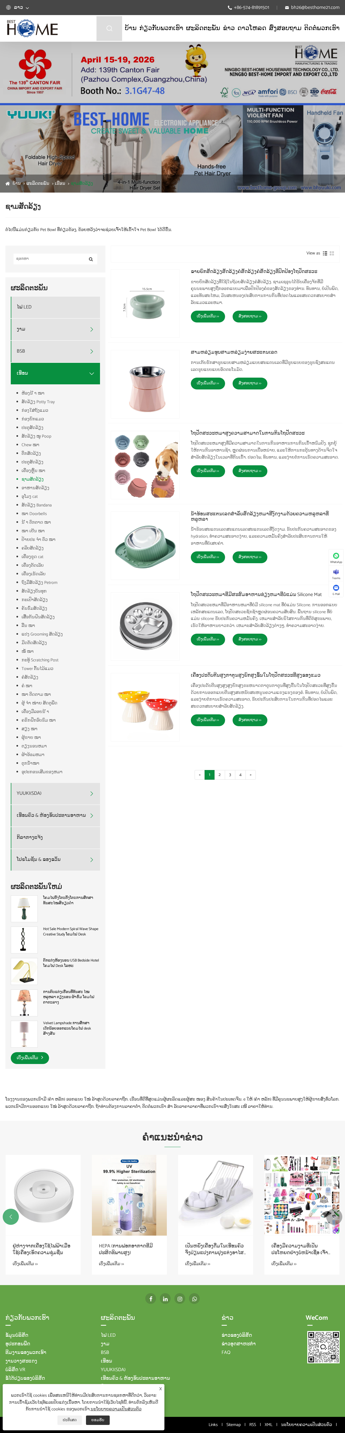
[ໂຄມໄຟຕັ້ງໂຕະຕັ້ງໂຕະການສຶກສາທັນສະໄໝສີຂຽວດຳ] (24, 909)
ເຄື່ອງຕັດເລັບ (33, 565)
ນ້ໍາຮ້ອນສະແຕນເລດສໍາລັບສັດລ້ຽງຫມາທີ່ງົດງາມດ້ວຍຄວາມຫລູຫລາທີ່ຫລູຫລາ (260, 517)
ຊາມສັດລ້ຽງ (82, 183)
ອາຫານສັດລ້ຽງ (35, 488)
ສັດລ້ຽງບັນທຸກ (34, 591)
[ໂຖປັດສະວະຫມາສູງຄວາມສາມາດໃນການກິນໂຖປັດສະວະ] (145, 465)
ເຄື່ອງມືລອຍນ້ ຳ (35, 711)
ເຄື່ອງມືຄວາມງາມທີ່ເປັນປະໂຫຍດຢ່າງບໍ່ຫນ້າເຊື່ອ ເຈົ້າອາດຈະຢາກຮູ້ (299, 1249)
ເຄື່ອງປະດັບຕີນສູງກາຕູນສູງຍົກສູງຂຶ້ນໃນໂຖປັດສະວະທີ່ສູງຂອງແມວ (255, 675)
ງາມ (21, 329)
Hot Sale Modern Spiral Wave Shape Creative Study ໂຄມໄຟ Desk (70, 932)
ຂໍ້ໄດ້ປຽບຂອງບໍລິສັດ (25, 1378)
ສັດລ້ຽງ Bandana (37, 505)
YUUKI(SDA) (29, 793)
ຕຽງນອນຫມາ (34, 746)
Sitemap (233, 1424)
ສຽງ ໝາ (29, 729)
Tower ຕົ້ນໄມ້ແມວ (37, 668)
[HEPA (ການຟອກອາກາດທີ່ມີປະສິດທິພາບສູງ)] (129, 1195)
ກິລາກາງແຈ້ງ (30, 837)
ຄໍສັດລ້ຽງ (30, 677)
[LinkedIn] (165, 1298)
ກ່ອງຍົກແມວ (33, 419)
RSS (252, 1424)
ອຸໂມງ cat (30, 496)
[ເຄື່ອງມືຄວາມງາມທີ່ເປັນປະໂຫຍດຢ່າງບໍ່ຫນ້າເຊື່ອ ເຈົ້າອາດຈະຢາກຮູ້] (301, 1195)
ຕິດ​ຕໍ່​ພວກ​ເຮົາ (322, 28)
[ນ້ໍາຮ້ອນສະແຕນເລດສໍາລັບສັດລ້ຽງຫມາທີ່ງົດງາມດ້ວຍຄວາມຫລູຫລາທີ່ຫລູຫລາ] (145, 546)
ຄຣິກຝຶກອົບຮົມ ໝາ (39, 720)
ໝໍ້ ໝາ (28, 651)
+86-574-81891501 (251, 7)
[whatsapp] (194, 1298)
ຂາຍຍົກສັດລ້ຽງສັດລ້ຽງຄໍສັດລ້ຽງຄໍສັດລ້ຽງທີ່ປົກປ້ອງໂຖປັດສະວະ (254, 272)
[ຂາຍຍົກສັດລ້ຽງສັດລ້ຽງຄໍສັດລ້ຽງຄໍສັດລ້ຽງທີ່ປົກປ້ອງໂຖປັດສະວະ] (145, 303)
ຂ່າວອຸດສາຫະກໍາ (239, 1344)
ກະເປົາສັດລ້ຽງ (35, 600)
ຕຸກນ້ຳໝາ (30, 763)
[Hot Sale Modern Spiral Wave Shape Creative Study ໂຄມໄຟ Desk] (24, 940)
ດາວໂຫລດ (251, 28)
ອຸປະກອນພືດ (17, 1344)
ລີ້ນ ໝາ (28, 625)
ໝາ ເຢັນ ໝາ (33, 531)
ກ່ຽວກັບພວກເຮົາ (161, 28)
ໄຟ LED (24, 307)
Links (213, 1424)
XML (268, 1424)
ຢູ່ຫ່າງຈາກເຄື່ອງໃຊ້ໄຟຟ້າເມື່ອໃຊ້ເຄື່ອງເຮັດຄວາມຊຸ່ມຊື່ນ (41, 1249)
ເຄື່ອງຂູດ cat (32, 557)
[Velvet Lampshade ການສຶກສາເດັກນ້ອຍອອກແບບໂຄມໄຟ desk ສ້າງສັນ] (24, 1034)
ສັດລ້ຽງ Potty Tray (38, 402)
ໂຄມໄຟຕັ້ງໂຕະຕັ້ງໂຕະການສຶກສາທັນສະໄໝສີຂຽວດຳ (68, 900)
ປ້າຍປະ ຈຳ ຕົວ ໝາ (39, 539)
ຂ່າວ (229, 28)
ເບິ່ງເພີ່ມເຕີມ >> (208, 316)
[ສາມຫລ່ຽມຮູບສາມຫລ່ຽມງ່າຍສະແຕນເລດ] (145, 384)
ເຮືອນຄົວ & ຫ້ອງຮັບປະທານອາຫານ (51, 815)
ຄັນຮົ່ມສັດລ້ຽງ (34, 608)
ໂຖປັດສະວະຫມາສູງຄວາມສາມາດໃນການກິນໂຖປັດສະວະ (248, 433)
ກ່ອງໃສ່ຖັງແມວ (35, 410)
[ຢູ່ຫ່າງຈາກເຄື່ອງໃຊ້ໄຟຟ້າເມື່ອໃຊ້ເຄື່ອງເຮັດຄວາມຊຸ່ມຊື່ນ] (43, 1195)
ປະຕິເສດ (70, 1420)
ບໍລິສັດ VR (15, 1370)
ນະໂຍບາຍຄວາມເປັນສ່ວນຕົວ (306, 1424)
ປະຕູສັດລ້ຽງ (32, 427)
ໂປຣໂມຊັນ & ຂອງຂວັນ (39, 859)
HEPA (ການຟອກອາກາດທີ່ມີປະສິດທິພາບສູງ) (126, 1249)
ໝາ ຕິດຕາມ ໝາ (36, 694)
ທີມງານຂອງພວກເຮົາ (25, 1353)
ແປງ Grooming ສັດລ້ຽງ (42, 634)
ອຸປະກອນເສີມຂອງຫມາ (42, 772)
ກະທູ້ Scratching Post (40, 660)
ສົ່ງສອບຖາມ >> (250, 316)
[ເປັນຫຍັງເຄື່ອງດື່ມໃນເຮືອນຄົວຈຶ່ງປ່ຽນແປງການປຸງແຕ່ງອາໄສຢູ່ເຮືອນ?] (215, 1195)
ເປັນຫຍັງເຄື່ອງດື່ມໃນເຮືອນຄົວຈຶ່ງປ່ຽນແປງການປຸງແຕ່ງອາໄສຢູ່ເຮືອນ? (214, 1249)
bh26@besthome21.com (315, 7)
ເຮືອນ (60, 183)
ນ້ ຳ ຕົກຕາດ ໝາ (36, 522)
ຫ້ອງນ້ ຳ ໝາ (33, 393)
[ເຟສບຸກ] (150, 1298)
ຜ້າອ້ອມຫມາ (33, 754)
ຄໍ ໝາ (27, 686)
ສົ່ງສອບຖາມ (285, 28)
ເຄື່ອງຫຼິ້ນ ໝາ (33, 470)
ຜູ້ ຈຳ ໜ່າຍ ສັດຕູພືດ (39, 703)
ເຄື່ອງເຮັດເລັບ (34, 574)
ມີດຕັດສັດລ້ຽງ (34, 643)
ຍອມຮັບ (97, 1420)
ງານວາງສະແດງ (21, 1361)
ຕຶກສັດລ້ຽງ (31, 453)
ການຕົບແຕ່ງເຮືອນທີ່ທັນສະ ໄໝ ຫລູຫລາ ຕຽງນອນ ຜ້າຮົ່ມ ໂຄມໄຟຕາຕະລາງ (68, 997)
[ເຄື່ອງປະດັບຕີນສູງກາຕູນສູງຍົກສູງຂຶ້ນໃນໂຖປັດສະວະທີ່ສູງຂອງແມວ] (145, 707)
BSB (21, 351)
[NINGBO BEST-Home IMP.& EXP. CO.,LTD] (32, 28)
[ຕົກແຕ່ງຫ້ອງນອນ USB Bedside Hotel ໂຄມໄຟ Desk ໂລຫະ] (24, 971)
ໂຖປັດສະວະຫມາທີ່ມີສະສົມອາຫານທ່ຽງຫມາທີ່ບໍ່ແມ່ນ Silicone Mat (256, 595)
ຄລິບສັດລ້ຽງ (33, 548)
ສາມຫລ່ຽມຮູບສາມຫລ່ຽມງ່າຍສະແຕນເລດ (234, 352)
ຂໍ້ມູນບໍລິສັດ (16, 1335)
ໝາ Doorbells (34, 513)
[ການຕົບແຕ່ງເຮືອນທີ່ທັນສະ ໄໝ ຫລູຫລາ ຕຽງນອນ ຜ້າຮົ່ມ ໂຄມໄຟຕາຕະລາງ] (24, 1003)
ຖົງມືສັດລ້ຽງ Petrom (39, 582)
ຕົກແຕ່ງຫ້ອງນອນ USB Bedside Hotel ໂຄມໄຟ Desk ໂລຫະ (71, 963)
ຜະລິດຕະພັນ (203, 28)
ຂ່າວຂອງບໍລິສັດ (237, 1335)
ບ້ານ (131, 28)
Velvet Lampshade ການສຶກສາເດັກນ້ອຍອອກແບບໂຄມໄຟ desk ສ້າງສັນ (67, 1029)
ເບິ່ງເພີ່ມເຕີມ (28, 1058)
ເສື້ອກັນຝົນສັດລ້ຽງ (38, 617)
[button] (11, 1217)
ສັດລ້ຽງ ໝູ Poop (36, 436)
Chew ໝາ (30, 445)
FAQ (226, 1353)
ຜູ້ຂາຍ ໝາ (31, 737)
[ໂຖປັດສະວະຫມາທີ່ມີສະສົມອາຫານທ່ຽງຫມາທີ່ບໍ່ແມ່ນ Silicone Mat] (145, 626)
